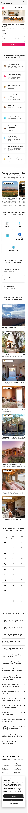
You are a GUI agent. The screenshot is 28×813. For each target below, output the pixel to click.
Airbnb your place (19, 7)
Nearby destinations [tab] (6, 759)
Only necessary (13, 800)
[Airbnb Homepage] (3, 7)
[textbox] (7, 40)
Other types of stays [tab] (18, 759)
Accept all (13, 796)
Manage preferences (13, 803)
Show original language (8, 3)
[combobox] (13, 35)
